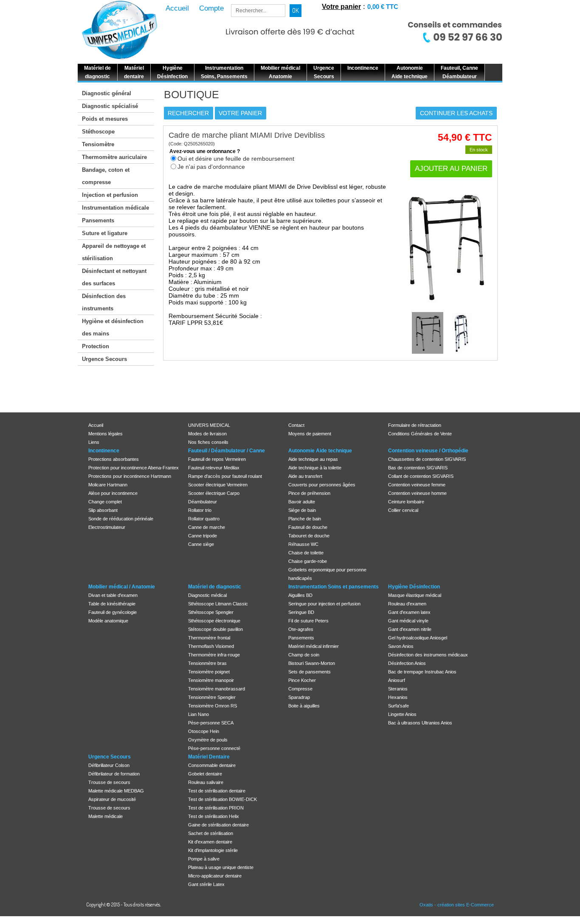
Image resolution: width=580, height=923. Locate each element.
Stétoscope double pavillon (215, 629)
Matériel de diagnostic (214, 587)
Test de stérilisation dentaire (216, 790)
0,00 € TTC (382, 6)
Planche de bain (304, 518)
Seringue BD (301, 612)
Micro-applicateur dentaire (215, 875)
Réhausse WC (303, 544)
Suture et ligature (104, 233)
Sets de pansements (309, 671)
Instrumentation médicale (115, 207)
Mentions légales (105, 433)
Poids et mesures (105, 119)
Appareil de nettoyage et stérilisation (114, 252)
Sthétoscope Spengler (211, 612)
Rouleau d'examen (407, 603)
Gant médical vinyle (408, 620)
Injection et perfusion (110, 195)
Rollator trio (199, 510)
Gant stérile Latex (206, 884)
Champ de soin (303, 654)
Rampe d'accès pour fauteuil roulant (225, 476)
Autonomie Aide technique (320, 451)
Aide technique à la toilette (314, 467)
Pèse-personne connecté (214, 748)
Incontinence (103, 451)
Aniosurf (396, 680)
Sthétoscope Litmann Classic (218, 603)
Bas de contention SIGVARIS (418, 467)
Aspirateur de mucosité (112, 799)
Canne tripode (202, 535)
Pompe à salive (204, 858)
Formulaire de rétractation (414, 425)
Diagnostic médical (207, 595)
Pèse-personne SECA (211, 722)
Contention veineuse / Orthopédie (428, 451)
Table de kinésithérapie (111, 603)
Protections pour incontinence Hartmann (129, 476)
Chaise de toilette (306, 552)
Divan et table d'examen (113, 595)
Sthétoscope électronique (214, 620)
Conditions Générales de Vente (420, 433)
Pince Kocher (302, 680)
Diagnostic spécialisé (110, 106)
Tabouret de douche (308, 535)
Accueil (95, 425)
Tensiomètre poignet (209, 671)
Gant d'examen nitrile (409, 629)
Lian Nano (198, 714)
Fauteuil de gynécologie (112, 612)
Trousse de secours (109, 782)
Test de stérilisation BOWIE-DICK (222, 799)
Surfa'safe (398, 705)
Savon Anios (401, 646)
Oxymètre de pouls (208, 739)
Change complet (105, 501)
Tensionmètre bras (207, 663)
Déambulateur (202, 501)
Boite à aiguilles (304, 705)
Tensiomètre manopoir (211, 680)
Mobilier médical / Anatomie (121, 587)
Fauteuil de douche (307, 527)
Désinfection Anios (407, 663)
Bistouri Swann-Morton (311, 663)
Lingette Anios (402, 714)
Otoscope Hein (203, 731)
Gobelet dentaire (205, 773)
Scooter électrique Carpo (213, 493)
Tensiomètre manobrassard (216, 688)
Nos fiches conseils (208, 442)
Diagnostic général (106, 93)
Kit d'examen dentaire (210, 841)
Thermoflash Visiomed (211, 646)
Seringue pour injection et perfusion (324, 603)
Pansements (98, 220)
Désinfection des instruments (104, 302)
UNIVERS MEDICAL (209, 425)
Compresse (300, 688)
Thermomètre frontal (209, 637)
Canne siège (201, 544)
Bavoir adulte (301, 501)
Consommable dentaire (212, 765)
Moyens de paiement (309, 433)
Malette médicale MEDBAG (116, 790)
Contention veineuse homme (417, 493)
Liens (93, 442)
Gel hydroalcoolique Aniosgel (417, 637)
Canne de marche (206, 527)
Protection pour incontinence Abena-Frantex (133, 467)
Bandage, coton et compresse (106, 176)
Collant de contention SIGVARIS (420, 476)
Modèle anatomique (108, 620)
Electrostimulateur (106, 527)
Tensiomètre (98, 144)
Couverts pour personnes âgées (321, 484)
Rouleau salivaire (205, 782)
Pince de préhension (309, 493)
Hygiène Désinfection (414, 587)
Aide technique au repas (313, 459)
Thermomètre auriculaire (114, 157)
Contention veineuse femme (416, 484)
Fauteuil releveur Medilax (213, 467)
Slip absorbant (103, 510)
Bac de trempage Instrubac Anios (422, 671)
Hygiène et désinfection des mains (113, 327)
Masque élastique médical (414, 595)
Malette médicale (105, 816)
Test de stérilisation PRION (216, 807)
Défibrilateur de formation (114, 773)
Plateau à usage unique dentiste (220, 867)
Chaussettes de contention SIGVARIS (427, 459)
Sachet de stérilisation (210, 833)
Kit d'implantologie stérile (213, 850)
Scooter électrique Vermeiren (218, 484)
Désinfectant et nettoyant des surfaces (114, 277)
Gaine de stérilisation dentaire (218, 824)
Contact (296, 425)
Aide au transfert (305, 476)
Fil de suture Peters (308, 620)
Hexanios (398, 697)
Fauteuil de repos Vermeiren (217, 459)
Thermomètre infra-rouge (214, 654)
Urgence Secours (104, 359)
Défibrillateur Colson (109, 765)
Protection (95, 346)
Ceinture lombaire (406, 501)
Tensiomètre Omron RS (212, 705)
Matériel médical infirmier (313, 646)
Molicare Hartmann (107, 484)
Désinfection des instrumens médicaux (428, 654)
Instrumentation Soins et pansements (333, 587)
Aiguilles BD (300, 595)
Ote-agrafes (300, 629)
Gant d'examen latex (409, 612)
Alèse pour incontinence (113, 493)
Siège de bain (302, 510)
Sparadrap (299, 697)
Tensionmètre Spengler (212, 697)
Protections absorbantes (113, 459)
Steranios (398, 688)
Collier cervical (403, 510)
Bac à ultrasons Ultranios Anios (420, 722)
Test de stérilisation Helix (213, 816)
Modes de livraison (207, 433)
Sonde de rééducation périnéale (120, 518)
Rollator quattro (204, 518)
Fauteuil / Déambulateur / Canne (226, 451)
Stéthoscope (98, 131)
